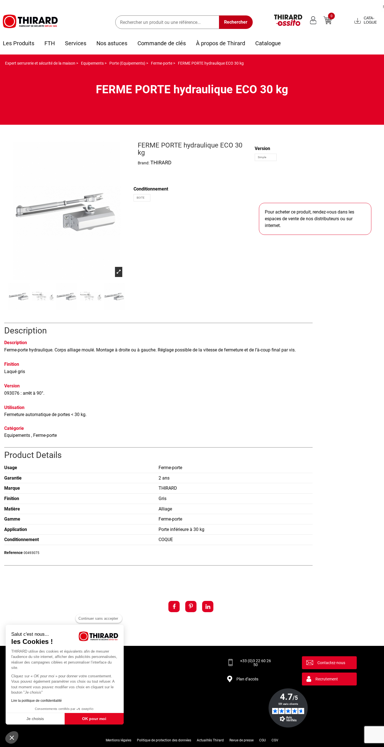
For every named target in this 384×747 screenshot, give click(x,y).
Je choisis (35, 718)
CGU (262, 740)
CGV (275, 740)
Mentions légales (118, 740)
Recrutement (326, 679)
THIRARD (160, 162)
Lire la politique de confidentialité (36, 701)
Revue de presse (241, 740)
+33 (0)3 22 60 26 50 (255, 663)
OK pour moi (94, 718)
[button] (12, 737)
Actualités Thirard (210, 740)
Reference (13, 552)
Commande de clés (161, 43)
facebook (174, 606)
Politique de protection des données (164, 740)
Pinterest (190, 606)
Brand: (143, 163)
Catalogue (268, 43)
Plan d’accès (247, 679)
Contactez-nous (331, 662)
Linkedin (207, 606)
